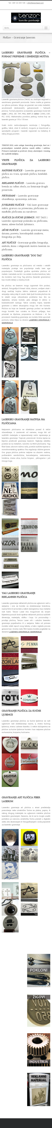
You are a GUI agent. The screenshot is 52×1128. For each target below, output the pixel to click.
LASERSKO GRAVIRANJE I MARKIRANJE (25, 632)
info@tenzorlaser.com (35, 3)
